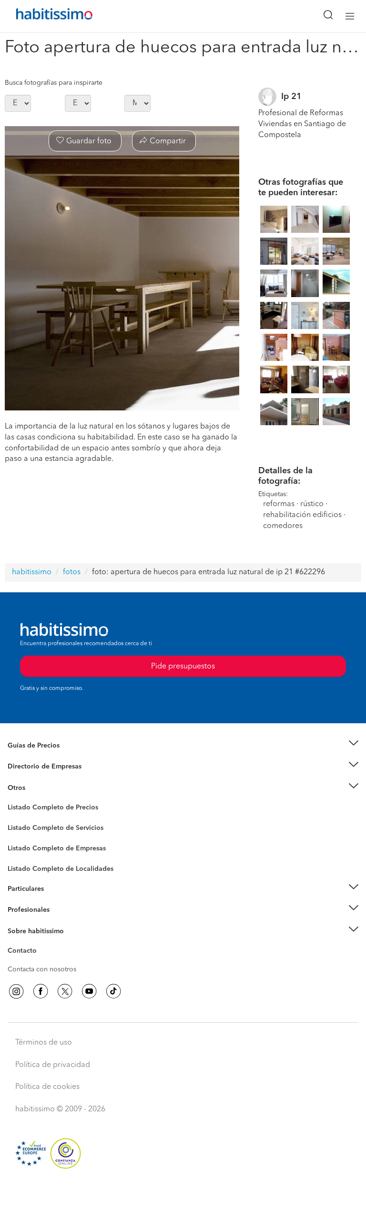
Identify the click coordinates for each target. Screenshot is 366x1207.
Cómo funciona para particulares (57, 900)
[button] (183, 745)
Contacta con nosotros (42, 969)
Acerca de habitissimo (41, 942)
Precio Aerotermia (35, 766)
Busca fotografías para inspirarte (53, 83)
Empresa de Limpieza (40, 788)
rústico (312, 504)
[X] (64, 991)
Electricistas (25, 845)
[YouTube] (89, 991)
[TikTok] (113, 991)
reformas (279, 504)
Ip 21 (291, 96)
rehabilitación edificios (302, 515)
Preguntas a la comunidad (47, 809)
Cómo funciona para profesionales (60, 921)
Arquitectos (25, 864)
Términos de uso (43, 1043)
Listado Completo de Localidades (60, 869)
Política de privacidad (52, 1065)
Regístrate (23, 910)
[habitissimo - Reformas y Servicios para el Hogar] (43, 16)
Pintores (20, 835)
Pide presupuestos (183, 1191)
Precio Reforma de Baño (44, 757)
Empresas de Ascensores (45, 778)
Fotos (16, 818)
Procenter (22, 828)
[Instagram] (16, 991)
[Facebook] (40, 991)
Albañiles (22, 854)
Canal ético (25, 952)
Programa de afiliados (41, 961)
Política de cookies (47, 1087)
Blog (15, 799)
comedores (283, 526)
